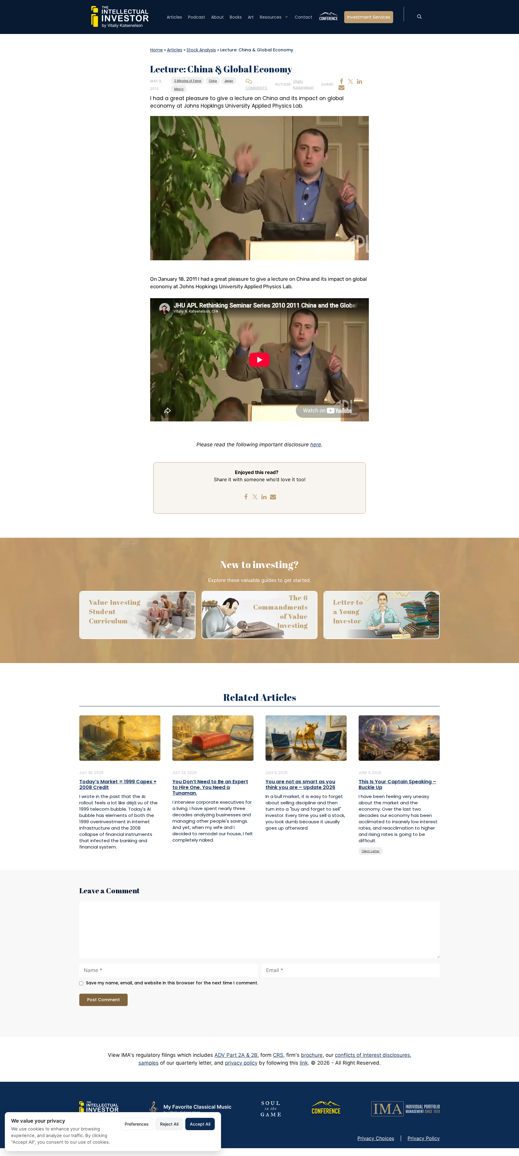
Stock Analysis (201, 50)
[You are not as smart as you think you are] (306, 738)
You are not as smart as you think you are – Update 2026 (300, 784)
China (213, 80)
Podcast (196, 17)
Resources (270, 17)
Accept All (200, 1124)
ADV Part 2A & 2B (235, 1055)
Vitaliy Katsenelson (303, 84)
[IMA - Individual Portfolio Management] (405, 1109)
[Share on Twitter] (350, 81)
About (217, 17)
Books (236, 17)
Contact (303, 17)
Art (251, 17)
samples (148, 1063)
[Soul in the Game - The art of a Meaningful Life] (271, 1109)
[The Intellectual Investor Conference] (325, 1109)
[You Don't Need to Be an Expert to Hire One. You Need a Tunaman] (212, 738)
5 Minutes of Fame (187, 80)
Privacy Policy (424, 1138)
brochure (312, 1055)
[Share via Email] (341, 87)
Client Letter (371, 851)
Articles (174, 17)
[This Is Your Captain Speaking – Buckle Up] (399, 738)
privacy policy (241, 1063)
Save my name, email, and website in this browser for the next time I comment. (172, 983)
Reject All (169, 1124)
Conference (328, 17)
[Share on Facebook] (341, 81)
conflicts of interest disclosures (372, 1055)
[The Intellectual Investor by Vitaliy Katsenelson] (98, 1109)
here (315, 445)
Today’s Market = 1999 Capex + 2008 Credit (117, 784)
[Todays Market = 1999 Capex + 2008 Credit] (119, 738)
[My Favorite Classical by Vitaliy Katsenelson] (189, 1109)
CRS (278, 1055)
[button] (419, 17)
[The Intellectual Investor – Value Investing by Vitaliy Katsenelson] (119, 17)
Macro (179, 88)
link (304, 1063)
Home (156, 50)
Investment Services (368, 17)
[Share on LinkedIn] (359, 81)
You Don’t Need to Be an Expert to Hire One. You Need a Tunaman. (210, 787)
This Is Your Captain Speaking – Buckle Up (397, 784)
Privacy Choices (375, 1138)
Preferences (137, 1124)
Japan (228, 80)
